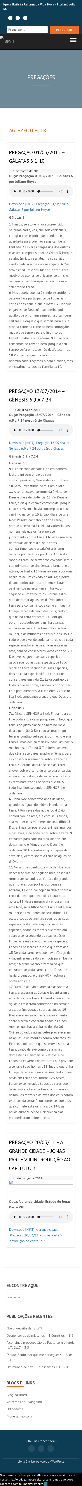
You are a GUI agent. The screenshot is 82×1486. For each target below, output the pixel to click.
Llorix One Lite (27, 1461)
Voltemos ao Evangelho (24, 1402)
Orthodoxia (15, 1409)
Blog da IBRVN (17, 1395)
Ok (45, 1484)
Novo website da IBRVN (24, 1328)
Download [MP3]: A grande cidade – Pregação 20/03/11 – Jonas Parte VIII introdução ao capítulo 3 (37, 1235)
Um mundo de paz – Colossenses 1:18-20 (37, 1367)
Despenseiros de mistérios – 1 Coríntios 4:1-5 (40, 1335)
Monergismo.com (19, 1416)
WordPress (57, 1461)
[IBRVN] (8, 41)
